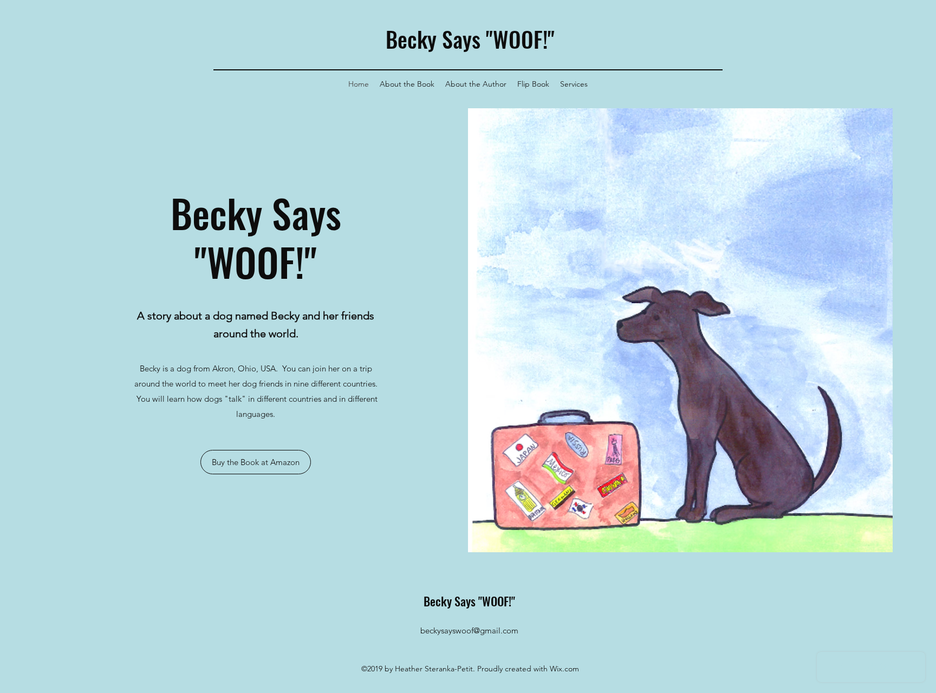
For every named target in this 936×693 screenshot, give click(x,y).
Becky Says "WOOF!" (470, 39)
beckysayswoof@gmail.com (469, 630)
